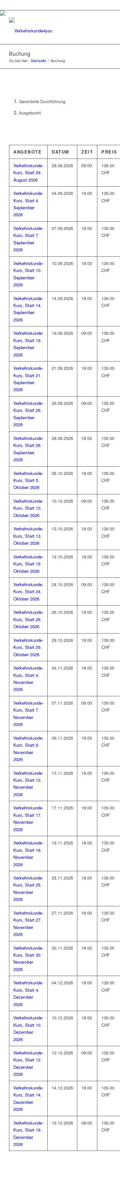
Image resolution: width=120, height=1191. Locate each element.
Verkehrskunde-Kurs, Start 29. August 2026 (28, 172)
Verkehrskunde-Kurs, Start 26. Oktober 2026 (28, 619)
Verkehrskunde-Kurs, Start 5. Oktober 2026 (28, 480)
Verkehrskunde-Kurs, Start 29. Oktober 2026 (28, 647)
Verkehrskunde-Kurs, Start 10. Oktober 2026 (28, 508)
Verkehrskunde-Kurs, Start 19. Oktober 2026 (28, 563)
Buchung (19, 53)
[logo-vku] (50, 30)
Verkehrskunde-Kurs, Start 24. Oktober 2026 (28, 591)
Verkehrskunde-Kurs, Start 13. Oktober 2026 (28, 535)
